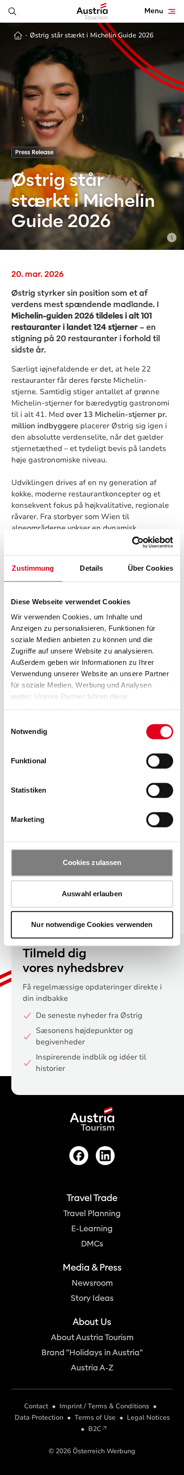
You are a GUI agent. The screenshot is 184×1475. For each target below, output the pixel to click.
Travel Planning (92, 1214)
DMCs (92, 1244)
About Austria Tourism (92, 1338)
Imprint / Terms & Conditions (104, 1406)
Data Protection (39, 1417)
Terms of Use (95, 1417)
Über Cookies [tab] (150, 568)
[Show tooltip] (171, 237)
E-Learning (92, 1229)
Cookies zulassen (92, 862)
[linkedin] (105, 1155)
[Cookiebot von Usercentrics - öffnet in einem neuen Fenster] (132, 542)
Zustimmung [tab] (33, 568)
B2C (94, 1428)
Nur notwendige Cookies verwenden (91, 924)
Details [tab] (91, 568)
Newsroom (92, 1283)
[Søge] (12, 11)
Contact (36, 1406)
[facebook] (78, 1155)
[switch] (159, 760)
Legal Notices (148, 1417)
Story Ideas (92, 1298)
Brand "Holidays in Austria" (92, 1353)
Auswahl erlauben (92, 894)
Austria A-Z (92, 1368)
